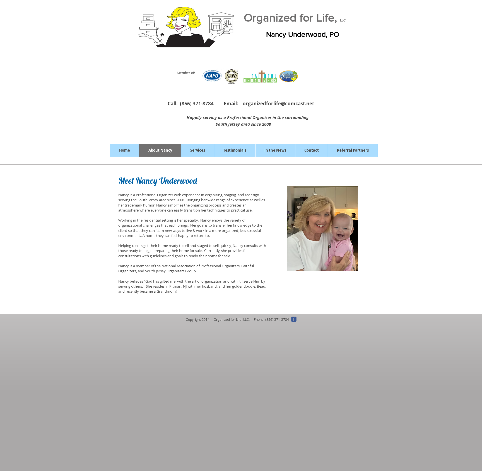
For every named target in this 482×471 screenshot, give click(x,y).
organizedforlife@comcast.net (278, 103)
